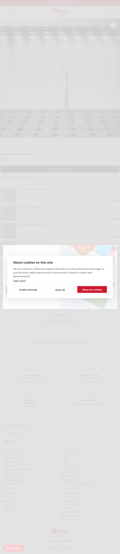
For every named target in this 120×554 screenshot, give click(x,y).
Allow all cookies (92, 289)
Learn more (19, 280)
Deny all (60, 289)
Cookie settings (28, 289)
